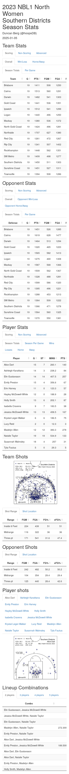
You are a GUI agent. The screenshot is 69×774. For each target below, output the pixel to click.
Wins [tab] (51, 343)
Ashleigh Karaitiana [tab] (30, 597)
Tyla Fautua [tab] (56, 630)
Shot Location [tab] (29, 511)
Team (13, 78)
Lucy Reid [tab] (36, 623)
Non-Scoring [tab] (24, 53)
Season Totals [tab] (12, 70)
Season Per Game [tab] (34, 343)
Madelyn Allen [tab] (54, 623)
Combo (29, 703)
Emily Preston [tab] (12, 604)
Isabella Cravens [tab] (13, 617)
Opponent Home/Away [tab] (16, 205)
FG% (45, 519)
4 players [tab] (39, 695)
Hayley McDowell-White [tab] (17, 610)
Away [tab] (32, 349)
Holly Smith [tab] (40, 610)
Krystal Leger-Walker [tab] (15, 623)
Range (10, 519)
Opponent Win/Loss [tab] (28, 199)
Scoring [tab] (9, 53)
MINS (52, 358)
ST (42, 358)
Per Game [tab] (30, 70)
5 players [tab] (54, 695)
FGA (57, 78)
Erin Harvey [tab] (30, 604)
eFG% (57, 519)
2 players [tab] (9, 695)
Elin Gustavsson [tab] (53, 597)
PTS (36, 78)
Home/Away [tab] (38, 61)
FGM (46, 78)
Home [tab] (21, 349)
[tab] (51, 51)
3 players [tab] (24, 695)
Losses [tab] (8, 349)
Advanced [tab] (41, 53)
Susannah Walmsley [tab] (34, 630)
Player (16, 358)
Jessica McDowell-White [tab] (39, 617)
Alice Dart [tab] (10, 597)
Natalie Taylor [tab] (12, 630)
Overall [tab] (8, 61)
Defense (13, 222)
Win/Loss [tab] (22, 61)
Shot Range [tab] (11, 511)
